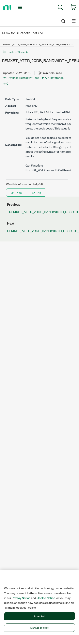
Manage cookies (39, 627)
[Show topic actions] (68, 61)
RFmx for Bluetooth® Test (22, 77)
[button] (37, 52)
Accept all (39, 616)
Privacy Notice (21, 598)
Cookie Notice (46, 598)
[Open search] (63, 20)
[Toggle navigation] (20, 7)
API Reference (54, 77)
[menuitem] (60, 8)
